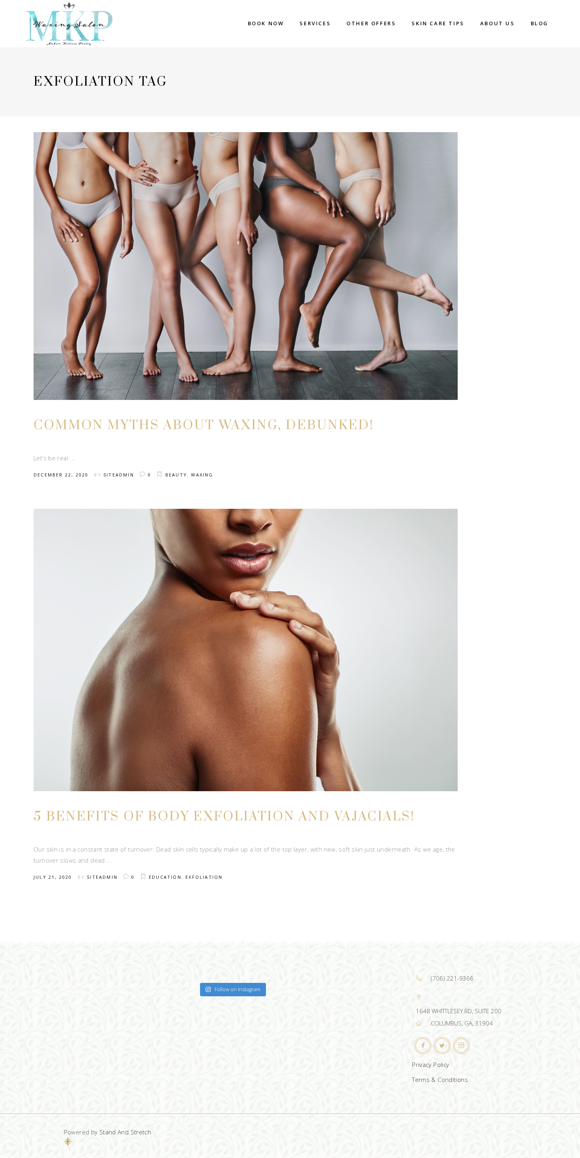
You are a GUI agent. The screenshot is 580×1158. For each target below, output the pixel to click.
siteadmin (118, 475)
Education (165, 877)
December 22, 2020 (61, 475)
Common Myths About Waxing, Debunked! (204, 425)
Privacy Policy (430, 1064)
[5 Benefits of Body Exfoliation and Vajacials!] (246, 650)
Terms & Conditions (440, 1079)
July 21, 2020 (53, 877)
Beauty (176, 475)
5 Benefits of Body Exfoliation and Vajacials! (224, 817)
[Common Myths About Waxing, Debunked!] (246, 266)
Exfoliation (204, 877)
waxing (202, 475)
